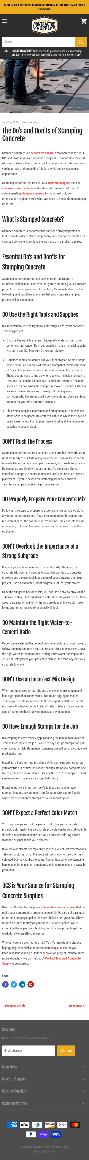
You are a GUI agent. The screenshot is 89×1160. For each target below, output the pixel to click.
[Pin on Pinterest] (30, 984)
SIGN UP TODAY (74, 54)
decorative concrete (43, 153)
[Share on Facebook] (5, 984)
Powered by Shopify (44, 1151)
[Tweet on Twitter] (14, 984)
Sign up (66, 1050)
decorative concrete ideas (59, 907)
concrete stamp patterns (17, 188)
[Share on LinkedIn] (22, 984)
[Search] (81, 42)
